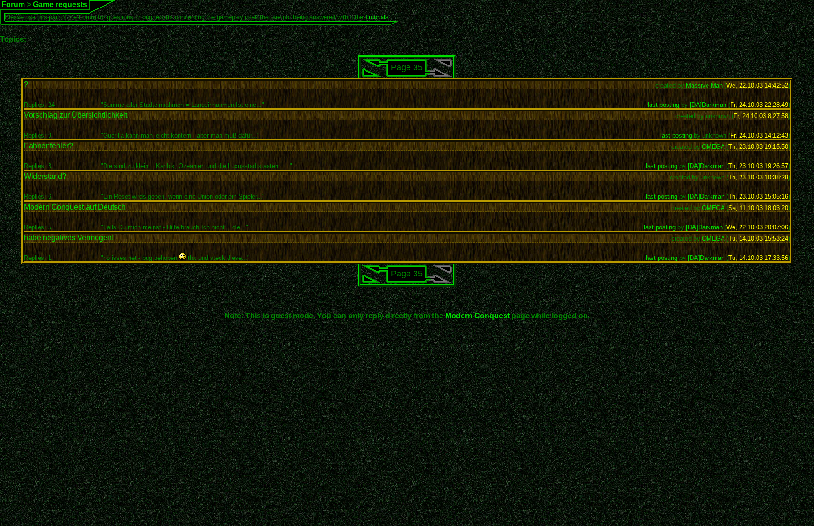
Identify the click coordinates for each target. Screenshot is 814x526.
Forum (13, 4)
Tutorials (377, 17)
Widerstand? (45, 176)
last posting (663, 104)
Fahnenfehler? (48, 146)
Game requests (60, 4)
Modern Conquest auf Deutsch (75, 207)
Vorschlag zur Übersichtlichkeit (75, 115)
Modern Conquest (477, 316)
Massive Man (704, 85)
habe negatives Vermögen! (69, 238)
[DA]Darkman (708, 104)
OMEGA (713, 146)
